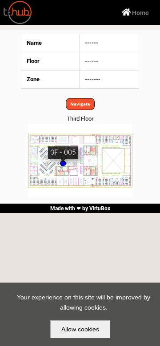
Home (135, 12)
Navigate (80, 104)
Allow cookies (80, 329)
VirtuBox (99, 208)
